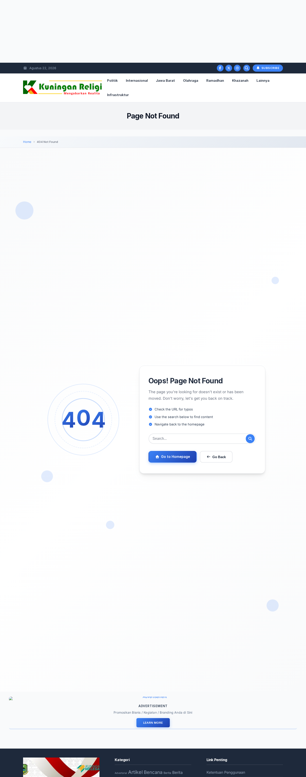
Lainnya (262, 80)
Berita (167, 773)
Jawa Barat (165, 80)
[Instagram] (237, 68)
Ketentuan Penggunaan (226, 772)
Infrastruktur (118, 95)
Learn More (153, 722)
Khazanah (240, 80)
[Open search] (246, 68)
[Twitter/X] (228, 68)
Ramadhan (215, 80)
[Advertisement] (134, 31)
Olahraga (190, 80)
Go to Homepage (175, 457)
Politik (112, 80)
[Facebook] (220, 68)
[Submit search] (250, 438)
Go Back (219, 457)
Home (27, 142)
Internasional (137, 80)
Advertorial (121, 773)
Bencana (153, 772)
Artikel (135, 772)
